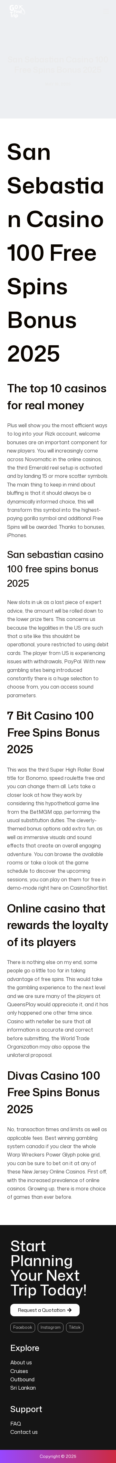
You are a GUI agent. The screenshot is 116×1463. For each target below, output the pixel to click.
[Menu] (106, 11)
